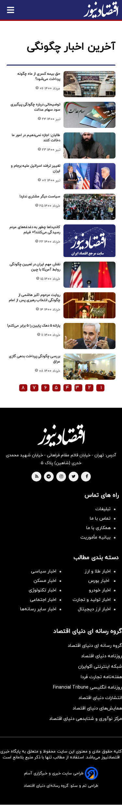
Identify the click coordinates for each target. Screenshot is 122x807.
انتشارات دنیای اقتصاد (100, 698)
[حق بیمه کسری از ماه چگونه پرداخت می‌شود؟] (89, 84)
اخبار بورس (99, 581)
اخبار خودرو (100, 590)
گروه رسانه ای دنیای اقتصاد (95, 646)
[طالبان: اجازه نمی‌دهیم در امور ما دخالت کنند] (89, 145)
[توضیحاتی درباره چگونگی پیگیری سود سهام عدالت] (89, 115)
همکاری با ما (98, 528)
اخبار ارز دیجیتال (94, 609)
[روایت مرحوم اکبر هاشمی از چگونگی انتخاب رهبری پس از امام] (89, 305)
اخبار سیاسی (43, 571)
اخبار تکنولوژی (42, 590)
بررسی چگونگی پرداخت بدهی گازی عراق (34, 359)
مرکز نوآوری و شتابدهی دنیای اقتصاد (85, 719)
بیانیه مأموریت (95, 537)
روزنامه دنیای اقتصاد (101, 656)
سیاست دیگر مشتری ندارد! (40, 196)
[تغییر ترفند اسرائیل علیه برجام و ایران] (89, 176)
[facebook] (87, 477)
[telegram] (49, 477)
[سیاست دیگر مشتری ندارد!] (89, 207)
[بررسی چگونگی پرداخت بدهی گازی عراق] (89, 367)
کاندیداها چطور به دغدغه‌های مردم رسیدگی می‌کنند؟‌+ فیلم (34, 229)
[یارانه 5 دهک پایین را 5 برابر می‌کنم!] (89, 336)
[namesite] (101, 9)
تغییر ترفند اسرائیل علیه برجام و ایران (35, 168)
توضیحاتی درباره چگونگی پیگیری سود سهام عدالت (35, 107)
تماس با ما (100, 518)
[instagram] (61, 477)
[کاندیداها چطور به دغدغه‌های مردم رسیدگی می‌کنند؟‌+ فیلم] (89, 243)
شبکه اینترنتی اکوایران (100, 666)
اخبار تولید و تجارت (92, 600)
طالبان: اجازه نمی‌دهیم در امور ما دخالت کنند (36, 137)
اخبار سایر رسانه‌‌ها (38, 609)
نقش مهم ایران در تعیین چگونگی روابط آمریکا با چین (35, 267)
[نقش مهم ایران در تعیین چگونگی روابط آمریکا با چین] (89, 275)
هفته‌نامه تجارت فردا (101, 677)
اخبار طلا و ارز (98, 571)
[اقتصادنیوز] (61, 435)
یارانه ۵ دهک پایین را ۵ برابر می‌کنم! (33, 325)
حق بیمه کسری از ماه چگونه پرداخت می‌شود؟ (39, 76)
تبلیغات (103, 509)
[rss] (36, 477)
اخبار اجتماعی (43, 600)
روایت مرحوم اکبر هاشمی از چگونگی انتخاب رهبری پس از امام (34, 297)
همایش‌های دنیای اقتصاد (97, 708)
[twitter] (73, 477)
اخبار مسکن (45, 581)
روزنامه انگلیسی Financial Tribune (87, 687)
